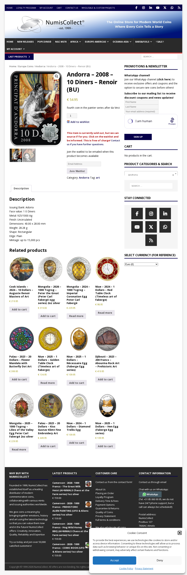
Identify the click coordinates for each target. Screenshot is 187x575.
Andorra (40, 66)
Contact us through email (152, 482)
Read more (76, 316)
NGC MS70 (60, 41)
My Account (46, 7)
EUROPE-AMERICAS (95, 41)
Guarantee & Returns (107, 508)
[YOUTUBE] (157, 8)
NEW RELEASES (25, 41)
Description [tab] (21, 188)
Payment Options (105, 504)
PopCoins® (44, 41)
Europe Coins (25, 66)
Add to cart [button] (19, 309)
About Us (101, 489)
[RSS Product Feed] (179, 8)
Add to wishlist (79, 122)
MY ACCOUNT (14, 49)
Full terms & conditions (108, 519)
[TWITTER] (165, 8)
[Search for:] (159, 56)
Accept (114, 560)
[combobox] (151, 173)
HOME (10, 41)
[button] (180, 533)
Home (10, 7)
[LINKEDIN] (150, 8)
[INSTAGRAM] (143, 8)
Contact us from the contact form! (114, 482)
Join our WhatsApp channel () (147, 79)
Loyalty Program (26, 7)
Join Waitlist (77, 171)
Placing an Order (105, 493)
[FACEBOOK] (136, 8)
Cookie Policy (126, 568)
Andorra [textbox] (150, 175)
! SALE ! (160, 41)
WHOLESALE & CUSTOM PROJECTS (98, 7)
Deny (160, 560)
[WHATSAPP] (172, 8)
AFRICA (74, 41)
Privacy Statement (144, 568)
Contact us (71, 7)
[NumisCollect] (93, 36)
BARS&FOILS (142, 41)
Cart (59, 7)
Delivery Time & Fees (107, 501)
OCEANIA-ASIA (121, 41)
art (98, 177)
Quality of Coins (104, 512)
